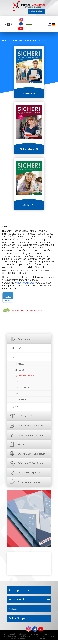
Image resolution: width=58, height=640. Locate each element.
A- (5, 24)
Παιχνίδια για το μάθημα (29, 473)
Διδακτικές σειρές (27, 339)
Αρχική (5, 40)
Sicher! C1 (21, 393)
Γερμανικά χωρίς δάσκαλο (30, 482)
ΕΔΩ (29, 518)
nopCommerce (47, 634)
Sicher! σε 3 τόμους (26, 376)
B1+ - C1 (18, 357)
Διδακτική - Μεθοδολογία (30, 463)
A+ (12, 24)
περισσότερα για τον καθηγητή (26, 310)
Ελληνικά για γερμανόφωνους (32, 454)
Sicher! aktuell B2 (24, 388)
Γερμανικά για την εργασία (30, 435)
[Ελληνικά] (49, 24)
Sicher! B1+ (21, 382)
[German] (53, 24)
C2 (16, 407)
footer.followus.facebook (21, 24)
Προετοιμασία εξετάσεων (30, 425)
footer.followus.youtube (21, 28)
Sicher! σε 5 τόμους (26, 399)
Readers (22, 444)
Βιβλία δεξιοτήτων (27, 416)
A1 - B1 (18, 348)
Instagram (21, 20)
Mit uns (21, 364)
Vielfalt (21, 370)
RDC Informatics (46, 637)
